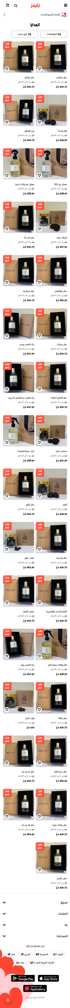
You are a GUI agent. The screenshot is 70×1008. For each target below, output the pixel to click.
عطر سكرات (62, 344)
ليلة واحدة (62, 131)
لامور (65, 504)
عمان (22, 962)
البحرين (27, 954)
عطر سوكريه (28, 291)
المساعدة (62, 936)
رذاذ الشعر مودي (26, 344)
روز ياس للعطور (58, 81)
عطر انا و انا (29, 237)
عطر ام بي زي (27, 771)
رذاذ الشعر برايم (27, 665)
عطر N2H (63, 718)
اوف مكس (29, 718)
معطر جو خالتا (60, 184)
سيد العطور (29, 131)
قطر (12, 954)
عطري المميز (28, 611)
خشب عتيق (29, 558)
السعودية (43, 954)
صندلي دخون (61, 451)
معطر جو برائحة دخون (24, 184)
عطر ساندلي (61, 77)
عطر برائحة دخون (59, 825)
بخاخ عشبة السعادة (25, 451)
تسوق (64, 902)
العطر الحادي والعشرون (56, 611)
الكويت (60, 954)
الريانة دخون (62, 237)
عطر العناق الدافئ (59, 397)
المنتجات (63, 914)
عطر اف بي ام (28, 825)
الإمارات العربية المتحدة (43, 962)
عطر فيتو (30, 504)
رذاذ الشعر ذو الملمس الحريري (21, 397)
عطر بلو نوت (61, 558)
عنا (66, 925)
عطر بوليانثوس (61, 291)
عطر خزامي (62, 878)
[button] (65, 6)
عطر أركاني (29, 77)
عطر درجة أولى (60, 771)
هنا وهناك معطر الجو (57, 665)
